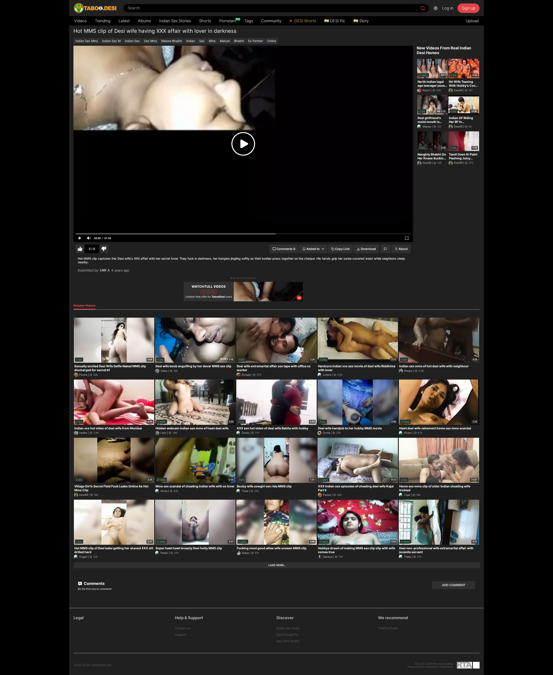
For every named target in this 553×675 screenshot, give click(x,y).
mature (225, 41)
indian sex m (111, 41)
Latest (124, 21)
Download (368, 249)
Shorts (205, 21)
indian (190, 41)
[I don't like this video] (103, 249)
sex (202, 41)
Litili (103, 270)
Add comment (453, 585)
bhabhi (239, 41)
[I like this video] (80, 249)
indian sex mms (86, 41)
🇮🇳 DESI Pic (334, 21)
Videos (80, 21)
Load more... (277, 565)
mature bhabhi (171, 41)
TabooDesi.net (101, 665)
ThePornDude (387, 628)
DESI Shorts (304, 21)
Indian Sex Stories (175, 21)
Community (271, 21)
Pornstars (228, 20)
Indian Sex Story (288, 628)
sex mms (150, 41)
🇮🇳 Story (361, 21)
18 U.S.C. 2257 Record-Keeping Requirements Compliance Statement (430, 665)
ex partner (255, 41)
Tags (248, 21)
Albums (144, 21)
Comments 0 (285, 249)
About (403, 249)
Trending (102, 21)
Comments (94, 583)
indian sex (132, 41)
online (271, 41)
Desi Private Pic (287, 634)
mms (212, 41)
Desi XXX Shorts (287, 641)
